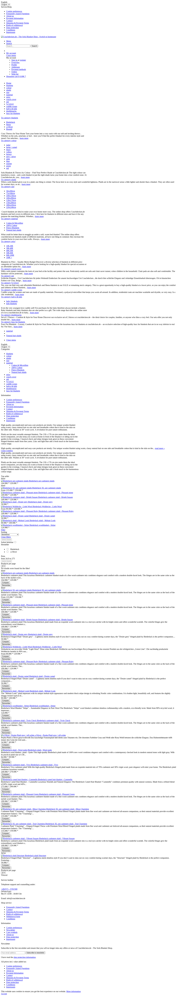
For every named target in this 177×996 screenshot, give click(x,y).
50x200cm (10, 191)
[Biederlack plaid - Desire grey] (14, 502)
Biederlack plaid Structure (35, 855)
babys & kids (11, 386)
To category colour (8, 140)
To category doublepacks (11, 315)
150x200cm (11, 203)
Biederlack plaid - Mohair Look (42, 520)
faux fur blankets (13, 391)
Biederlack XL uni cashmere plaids (46, 488)
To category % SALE (10, 283)
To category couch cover (11, 269)
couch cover (11, 377)
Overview (15, 62)
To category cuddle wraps (11, 290)
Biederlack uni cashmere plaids (41, 481)
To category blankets (9, 118)
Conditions (10, 30)
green (8, 166)
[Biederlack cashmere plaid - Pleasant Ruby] (20, 511)
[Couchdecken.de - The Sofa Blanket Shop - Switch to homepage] (28, 37)
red (7, 168)
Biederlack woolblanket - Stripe (42, 525)
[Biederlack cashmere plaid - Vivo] (16, 765)
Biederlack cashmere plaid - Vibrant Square (57, 838)
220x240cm (11, 207)
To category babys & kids (11, 297)
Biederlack (10, 122)
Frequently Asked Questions (17, 14)
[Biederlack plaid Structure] (13, 855)
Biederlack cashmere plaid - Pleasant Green (57, 794)
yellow (9, 152)
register (23, 60)
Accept (4, 994)
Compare (5, 583)
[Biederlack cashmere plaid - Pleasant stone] (19, 492)
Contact (9, 21)
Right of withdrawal (14, 25)
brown (9, 154)
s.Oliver (9, 127)
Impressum (10, 32)
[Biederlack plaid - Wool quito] (14, 750)
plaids (8, 358)
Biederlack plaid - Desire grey (40, 502)
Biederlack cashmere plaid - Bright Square (55, 497)
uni (7, 379)
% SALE (10, 381)
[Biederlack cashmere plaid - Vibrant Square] (20, 838)
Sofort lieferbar (7, 542)
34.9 (7, 558)
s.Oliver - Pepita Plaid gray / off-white (50, 735)
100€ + (9, 257)
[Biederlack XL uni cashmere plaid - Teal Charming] (23, 824)
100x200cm (11, 198)
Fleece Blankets (12, 228)
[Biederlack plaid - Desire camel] (15, 516)
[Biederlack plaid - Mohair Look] (15, 520)
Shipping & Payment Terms (17, 23)
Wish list (14, 74)
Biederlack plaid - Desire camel (42, 516)
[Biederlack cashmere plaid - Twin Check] (19, 720)
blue (8, 161)
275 (13, 558)
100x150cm (11, 196)
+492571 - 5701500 (9, 889)
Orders (14, 72)
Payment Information (14, 18)
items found (6, 539)
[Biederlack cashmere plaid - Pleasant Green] (20, 794)
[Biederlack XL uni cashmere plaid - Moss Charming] (23, 809)
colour (8, 356)
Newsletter (10, 930)
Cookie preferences (14, 11)
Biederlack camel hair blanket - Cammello (55, 779)
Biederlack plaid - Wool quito (40, 750)
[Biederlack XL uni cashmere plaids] (16, 488)
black (8, 150)
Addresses (15, 67)
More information (73, 991)
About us (10, 16)
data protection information (25, 957)
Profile (14, 65)
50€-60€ (9, 253)
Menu (8, 41)
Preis (3, 556)
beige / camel (11, 147)
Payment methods (18, 69)
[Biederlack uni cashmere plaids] (15, 481)
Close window (7, 451)
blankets (9, 354)
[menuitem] (91, 11)
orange (9, 163)
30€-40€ (9, 248)
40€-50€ (9, 250)
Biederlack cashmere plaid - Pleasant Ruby (56, 511)
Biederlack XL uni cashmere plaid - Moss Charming (67, 809)
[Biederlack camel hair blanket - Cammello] (19, 779)
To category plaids (8, 180)
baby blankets (11, 301)
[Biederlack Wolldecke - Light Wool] (17, 506)
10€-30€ (9, 246)
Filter (3, 530)
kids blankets (11, 303)
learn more (24, 138)
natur (8, 145)
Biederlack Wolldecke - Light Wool (47, 506)
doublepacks (11, 388)
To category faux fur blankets (13, 322)
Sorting (4, 532)
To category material (9, 219)
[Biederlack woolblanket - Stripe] (15, 525)
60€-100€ (10, 255)
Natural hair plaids (13, 230)
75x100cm (10, 193)
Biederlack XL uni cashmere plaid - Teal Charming (66, 824)
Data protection (12, 28)
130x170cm (11, 200)
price (8, 374)
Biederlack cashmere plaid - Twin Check (53, 720)
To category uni (7, 276)
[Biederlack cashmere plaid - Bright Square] (19, 497)
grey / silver (11, 156)
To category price (8, 241)
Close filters (6, 537)
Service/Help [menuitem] (15, 19)
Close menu (11, 55)
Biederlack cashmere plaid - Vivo (44, 765)
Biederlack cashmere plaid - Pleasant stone (55, 492)
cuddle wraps (11, 384)
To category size (7, 187)
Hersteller (5, 544)
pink (8, 159)
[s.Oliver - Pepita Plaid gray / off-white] (18, 735)
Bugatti (9, 129)
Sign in (14, 60)
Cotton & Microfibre (14, 223)
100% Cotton (11, 225)
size (7, 361)
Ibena (8, 124)
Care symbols (11, 932)
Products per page (8, 563)
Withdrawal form (13, 916)
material (9, 363)
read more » (160, 448)
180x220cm (11, 205)
